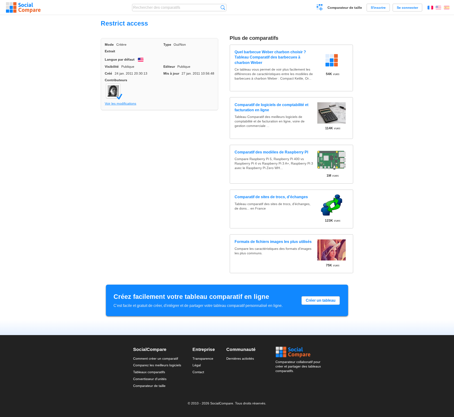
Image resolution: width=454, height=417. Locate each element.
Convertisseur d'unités (149, 379)
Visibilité (112, 66)
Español (447, 7)
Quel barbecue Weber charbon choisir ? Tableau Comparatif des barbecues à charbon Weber (270, 57)
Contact (198, 372)
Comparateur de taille (344, 7)
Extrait (110, 51)
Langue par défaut (120, 59)
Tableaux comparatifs (149, 372)
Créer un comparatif (320, 8)
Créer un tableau (321, 300)
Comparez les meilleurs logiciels (157, 365)
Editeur (169, 66)
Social (298, 352)
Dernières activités (240, 358)
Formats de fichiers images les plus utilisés (273, 242)
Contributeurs (116, 80)
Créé (108, 73)
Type (167, 44)
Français (430, 7)
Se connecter (407, 7)
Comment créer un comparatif (155, 358)
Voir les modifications (120, 103)
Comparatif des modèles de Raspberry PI (271, 152)
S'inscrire (378, 7)
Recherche (223, 7)
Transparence (202, 358)
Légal (196, 365)
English (438, 7)
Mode (109, 44)
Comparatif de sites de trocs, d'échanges (271, 197)
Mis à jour (171, 73)
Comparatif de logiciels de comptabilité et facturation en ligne (271, 107)
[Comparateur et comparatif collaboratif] (23, 7)
